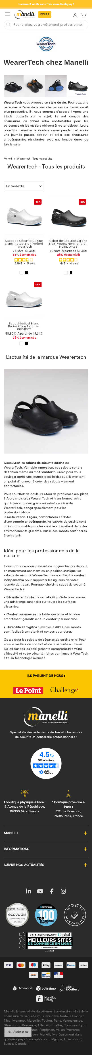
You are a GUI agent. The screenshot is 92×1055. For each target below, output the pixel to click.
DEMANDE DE (44, 14)
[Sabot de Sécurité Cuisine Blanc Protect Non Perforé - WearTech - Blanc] (21, 272)
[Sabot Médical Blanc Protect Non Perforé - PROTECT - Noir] (26, 343)
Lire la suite (12, 144)
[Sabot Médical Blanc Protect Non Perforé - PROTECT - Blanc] (21, 343)
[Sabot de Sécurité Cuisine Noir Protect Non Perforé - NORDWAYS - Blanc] (65, 272)
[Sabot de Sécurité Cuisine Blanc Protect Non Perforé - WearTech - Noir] (26, 272)
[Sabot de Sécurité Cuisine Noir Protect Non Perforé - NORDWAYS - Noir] (71, 272)
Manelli (8, 159)
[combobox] (46, 24)
